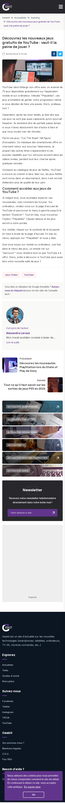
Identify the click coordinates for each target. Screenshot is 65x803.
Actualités (20, 17)
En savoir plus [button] (32, 787)
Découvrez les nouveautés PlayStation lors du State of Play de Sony (38, 366)
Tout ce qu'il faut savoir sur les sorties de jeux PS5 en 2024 (24, 386)
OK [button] (33, 795)
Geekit (6, 17)
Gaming (35, 17)
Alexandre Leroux (18, 333)
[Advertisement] (32, 560)
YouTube (29, 274)
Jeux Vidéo (11, 274)
